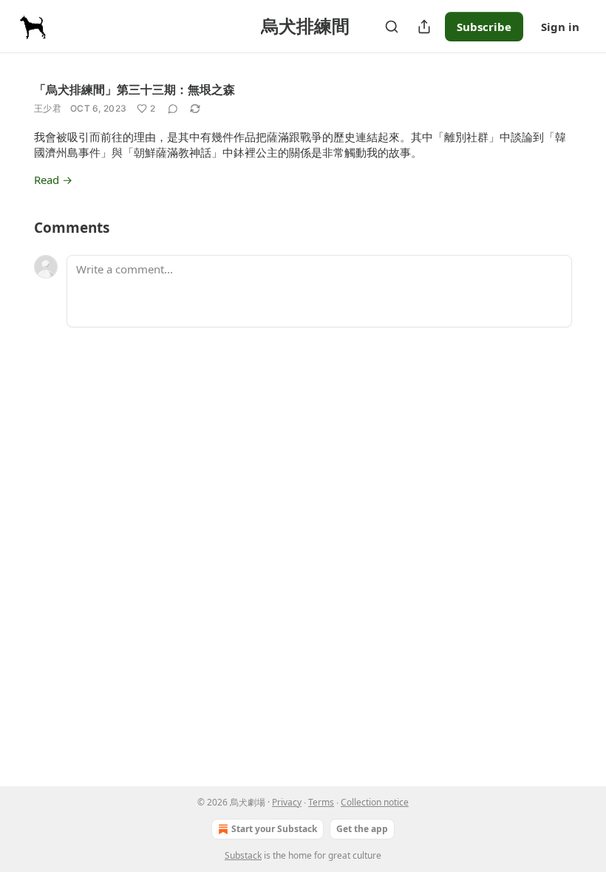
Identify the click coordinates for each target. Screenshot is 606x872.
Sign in (560, 26)
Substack (243, 855)
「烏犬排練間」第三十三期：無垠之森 (134, 89)
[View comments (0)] (173, 108)
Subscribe (484, 26)
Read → (53, 179)
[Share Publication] (424, 26)
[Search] (391, 26)
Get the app (362, 828)
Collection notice (375, 802)
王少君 (47, 108)
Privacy (287, 802)
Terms (321, 802)
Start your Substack (274, 828)
